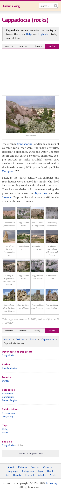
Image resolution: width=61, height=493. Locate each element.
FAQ (7, 475)
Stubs (53, 475)
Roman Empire (9, 400)
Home (7, 339)
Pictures (22, 467)
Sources (35, 467)
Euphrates (43, 34)
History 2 (23, 46)
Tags (40, 471)
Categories (28, 471)
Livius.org (11, 6)
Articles (20, 339)
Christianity (8, 396)
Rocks (52, 46)
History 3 (37, 46)
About (10, 467)
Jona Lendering (9, 368)
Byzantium (7, 393)
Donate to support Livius (30, 453)
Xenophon (8, 171)
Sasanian (7, 197)
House (5, 432)
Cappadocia (47, 339)
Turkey (5, 380)
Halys (29, 34)
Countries (48, 467)
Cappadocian (25, 144)
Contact (29, 475)
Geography (7, 416)
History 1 (9, 46)
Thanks (50, 471)
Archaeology (8, 412)
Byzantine (41, 193)
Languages (12, 471)
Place (33, 339)
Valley (5, 429)
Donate (17, 475)
